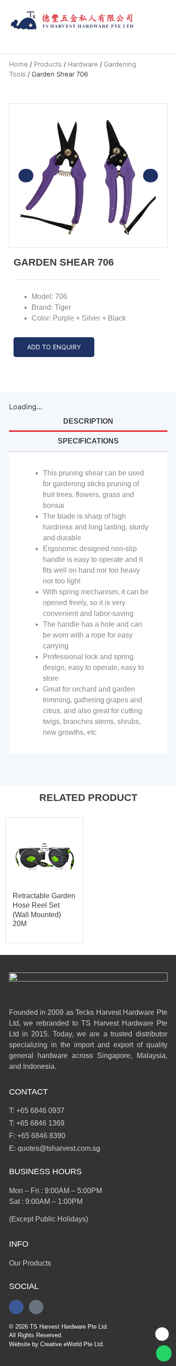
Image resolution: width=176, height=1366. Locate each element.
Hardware (83, 64)
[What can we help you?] (156, 20)
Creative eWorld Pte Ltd (71, 1344)
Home (18, 64)
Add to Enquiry (54, 347)
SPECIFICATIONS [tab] (88, 441)
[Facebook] (16, 1307)
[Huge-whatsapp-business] (36, 1307)
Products (48, 64)
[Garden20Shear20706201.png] (88, 175)
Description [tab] (88, 421)
